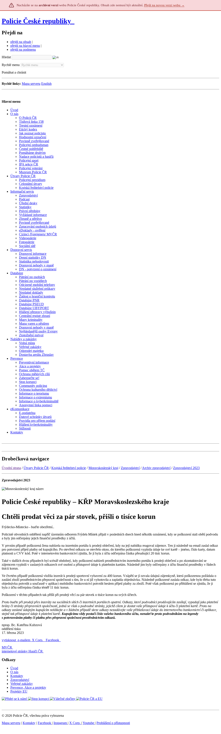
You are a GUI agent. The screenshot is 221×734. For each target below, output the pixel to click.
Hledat (6, 57)
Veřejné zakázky (21, 683)
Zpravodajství (130, 468)
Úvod (14, 668)
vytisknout (9, 640)
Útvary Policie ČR (36, 468)
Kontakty (16, 676)
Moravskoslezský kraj (103, 468)
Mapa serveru (31, 83)
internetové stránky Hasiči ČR (22, 651)
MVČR (7, 647)
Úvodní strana (11, 468)
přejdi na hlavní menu (25, 45)
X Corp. (38, 640)
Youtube (89, 723)
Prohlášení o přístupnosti (113, 723)
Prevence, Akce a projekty (28, 687)
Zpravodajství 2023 (186, 468)
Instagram (61, 723)
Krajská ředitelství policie (68, 468)
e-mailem (24, 640)
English (46, 83)
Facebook (53, 640)
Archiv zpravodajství (156, 468)
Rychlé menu (11, 65)
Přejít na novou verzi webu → (164, 5)
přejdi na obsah (20, 42)
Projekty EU (18, 691)
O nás (14, 672)
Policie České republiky (36, 21)
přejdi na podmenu (23, 49)
